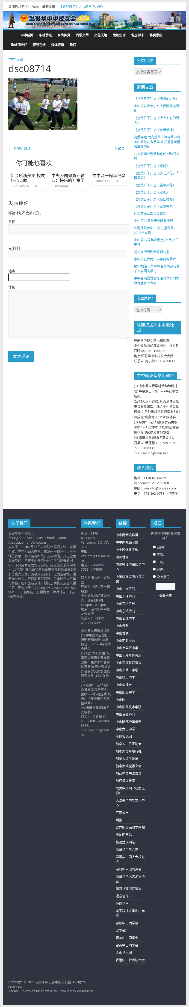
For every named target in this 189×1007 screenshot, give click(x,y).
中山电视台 (124, 684)
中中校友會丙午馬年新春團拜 (155, 259)
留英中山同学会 (127, 945)
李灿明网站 (124, 834)
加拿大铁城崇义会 (129, 766)
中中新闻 (27, 35)
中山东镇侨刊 (125, 611)
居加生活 (119, 35)
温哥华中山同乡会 (129, 869)
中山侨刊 (122, 625)
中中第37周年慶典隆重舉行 (153, 220)
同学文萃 (82, 35)
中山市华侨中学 (127, 648)
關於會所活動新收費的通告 (153, 252)
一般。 (161, 562)
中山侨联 (122, 633)
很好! (160, 547)
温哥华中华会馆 (127, 849)
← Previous (19, 148)
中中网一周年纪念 (108, 175)
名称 (11, 221)
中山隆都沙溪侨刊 (129, 721)
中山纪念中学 (125, 692)
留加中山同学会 (127, 923)
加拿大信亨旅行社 (129, 751)
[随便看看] (175, 35)
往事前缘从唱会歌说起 (150, 213)
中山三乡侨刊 (125, 589)
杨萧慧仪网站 (125, 842)
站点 (11, 271)
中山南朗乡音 (125, 640)
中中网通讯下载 (127, 549)
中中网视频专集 (127, 542)
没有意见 (163, 577)
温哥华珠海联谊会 (129, 888)
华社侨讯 (45, 35)
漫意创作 (122, 896)
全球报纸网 (124, 736)
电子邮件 (15, 248)
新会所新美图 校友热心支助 (28, 178)
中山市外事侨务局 (129, 655)
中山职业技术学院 (129, 707)
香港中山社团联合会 (130, 960)
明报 (119, 820)
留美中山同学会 (127, 937)
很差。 (161, 569)
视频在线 (39, 44)
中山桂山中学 (125, 677)
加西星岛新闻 (125, 780)
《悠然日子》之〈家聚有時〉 (155, 206)
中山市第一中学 (127, 670)
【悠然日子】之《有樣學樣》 (155, 130)
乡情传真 (63, 35)
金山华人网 (124, 952)
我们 (73, 44)
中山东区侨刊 (125, 603)
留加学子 (137, 35)
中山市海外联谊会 (129, 662)
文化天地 (100, 35)
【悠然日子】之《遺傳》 (151, 166)
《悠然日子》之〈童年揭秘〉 (155, 185)
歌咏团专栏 (19, 44)
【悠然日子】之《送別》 (151, 192)
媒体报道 (57, 44)
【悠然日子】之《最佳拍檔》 (155, 199)
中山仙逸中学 (125, 618)
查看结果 (165, 595)
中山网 (120, 699)
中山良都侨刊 (125, 714)
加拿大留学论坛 (127, 758)
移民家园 (156, 35)
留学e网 (121, 930)
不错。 (161, 554)
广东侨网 (122, 812)
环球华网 (122, 903)
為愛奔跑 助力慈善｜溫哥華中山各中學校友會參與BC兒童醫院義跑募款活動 (157, 142)
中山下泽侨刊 (125, 596)
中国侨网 (122, 557)
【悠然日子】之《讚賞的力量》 (81, 6)
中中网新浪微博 (127, 535)
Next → (122, 148)
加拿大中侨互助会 (129, 744)
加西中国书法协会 (129, 773)
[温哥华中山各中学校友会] (94, 20)
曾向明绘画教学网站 (130, 827)
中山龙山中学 (125, 729)
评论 (11, 287)
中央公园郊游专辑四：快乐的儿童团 (68, 178)
